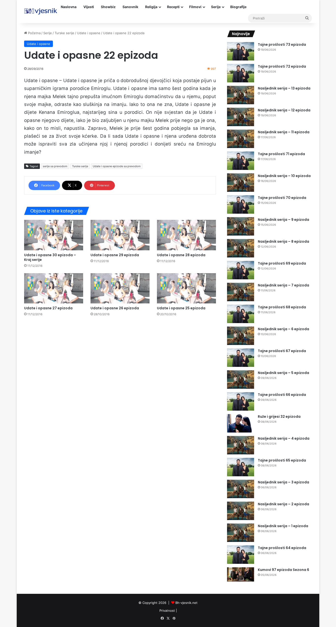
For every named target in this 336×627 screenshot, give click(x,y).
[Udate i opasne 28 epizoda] (186, 235)
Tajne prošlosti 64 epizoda (282, 547)
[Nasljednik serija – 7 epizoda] (240, 292)
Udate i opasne (88, 33)
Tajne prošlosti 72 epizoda (282, 66)
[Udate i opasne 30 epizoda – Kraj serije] (53, 235)
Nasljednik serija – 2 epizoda (283, 504)
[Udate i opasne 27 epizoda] (53, 288)
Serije (216, 7)
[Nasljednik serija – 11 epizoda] (240, 139)
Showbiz (108, 7)
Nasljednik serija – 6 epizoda (283, 329)
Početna (34, 33)
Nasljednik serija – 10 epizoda (284, 175)
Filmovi (195, 7)
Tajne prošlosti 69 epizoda (282, 263)
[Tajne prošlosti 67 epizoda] (240, 357)
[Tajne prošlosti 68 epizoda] (240, 314)
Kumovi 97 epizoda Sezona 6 (283, 569)
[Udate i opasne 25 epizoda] (186, 288)
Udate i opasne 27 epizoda (48, 308)
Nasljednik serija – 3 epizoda (283, 482)
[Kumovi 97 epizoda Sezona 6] (240, 574)
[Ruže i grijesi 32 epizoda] (240, 423)
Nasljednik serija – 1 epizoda (283, 525)
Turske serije (64, 33)
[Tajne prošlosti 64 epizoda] (240, 554)
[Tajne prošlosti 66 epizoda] (240, 401)
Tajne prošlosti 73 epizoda (282, 44)
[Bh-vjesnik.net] (40, 11)
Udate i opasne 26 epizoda (115, 308)
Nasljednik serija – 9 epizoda (283, 219)
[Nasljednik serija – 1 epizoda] (240, 532)
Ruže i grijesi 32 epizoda (279, 416)
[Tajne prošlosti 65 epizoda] (240, 467)
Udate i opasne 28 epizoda (181, 255)
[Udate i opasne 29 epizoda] (120, 235)
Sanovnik (130, 7)
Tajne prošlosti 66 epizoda (282, 394)
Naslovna (68, 7)
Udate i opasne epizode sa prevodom (117, 166)
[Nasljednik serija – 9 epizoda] (240, 226)
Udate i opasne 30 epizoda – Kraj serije (50, 257)
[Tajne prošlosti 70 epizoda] (240, 204)
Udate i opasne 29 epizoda (115, 255)
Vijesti (88, 7)
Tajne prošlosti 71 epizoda (281, 153)
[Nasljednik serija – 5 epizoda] (240, 379)
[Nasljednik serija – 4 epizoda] (240, 445)
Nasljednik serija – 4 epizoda (283, 438)
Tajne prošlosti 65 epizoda (282, 460)
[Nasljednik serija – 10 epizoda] (240, 182)
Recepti (173, 7)
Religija (151, 7)
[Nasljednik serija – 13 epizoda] (240, 95)
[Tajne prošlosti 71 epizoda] (240, 160)
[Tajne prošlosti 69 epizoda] (240, 270)
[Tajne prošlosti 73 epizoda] (240, 51)
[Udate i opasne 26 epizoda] (120, 288)
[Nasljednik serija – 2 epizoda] (240, 511)
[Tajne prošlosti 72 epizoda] (240, 73)
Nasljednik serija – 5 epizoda (283, 372)
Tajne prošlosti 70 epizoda (282, 197)
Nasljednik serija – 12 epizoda (284, 110)
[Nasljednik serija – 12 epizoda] (240, 117)
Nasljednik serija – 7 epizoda (283, 285)
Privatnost (167, 610)
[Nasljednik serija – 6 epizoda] (240, 336)
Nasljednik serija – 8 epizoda (283, 241)
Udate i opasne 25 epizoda (181, 308)
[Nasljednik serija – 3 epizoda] (240, 489)
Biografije (238, 7)
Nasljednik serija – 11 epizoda (283, 132)
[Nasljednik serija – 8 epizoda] (240, 248)
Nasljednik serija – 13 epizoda (284, 88)
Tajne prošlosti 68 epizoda (282, 307)
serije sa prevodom (55, 166)
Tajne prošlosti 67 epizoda (282, 350)
